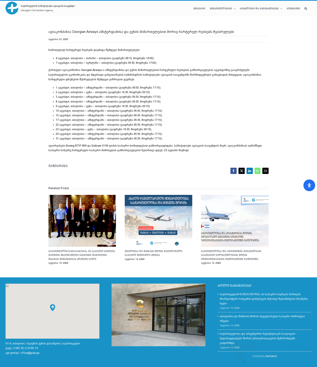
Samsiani (271, 356)
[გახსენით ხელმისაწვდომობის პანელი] (309, 185)
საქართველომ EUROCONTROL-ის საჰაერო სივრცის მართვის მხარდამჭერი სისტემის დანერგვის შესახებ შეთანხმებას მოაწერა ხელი (82, 220)
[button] (306, 8)
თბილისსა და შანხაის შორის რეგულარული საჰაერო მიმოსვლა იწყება (158, 220)
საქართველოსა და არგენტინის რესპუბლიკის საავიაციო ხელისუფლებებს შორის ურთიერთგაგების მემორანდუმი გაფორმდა (235, 220)
